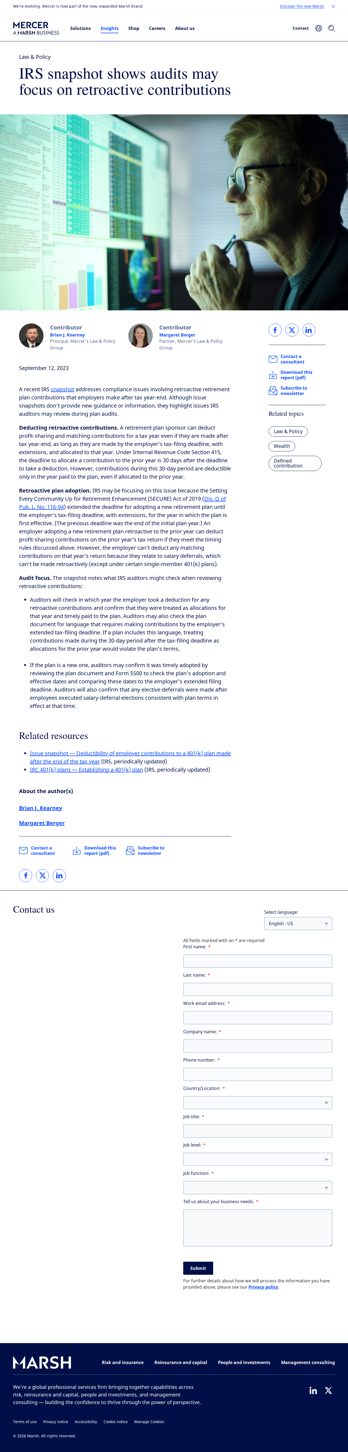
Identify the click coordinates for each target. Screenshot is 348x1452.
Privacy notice (55, 1422)
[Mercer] (36, 28)
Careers (157, 28)
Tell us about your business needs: (218, 1202)
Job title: (191, 1117)
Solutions (80, 28)
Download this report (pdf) (100, 850)
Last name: (194, 975)
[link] (25, 875)
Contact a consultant (43, 850)
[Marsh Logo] (42, 1363)
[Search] (331, 28)
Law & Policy (35, 57)
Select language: (281, 912)
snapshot (62, 389)
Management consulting (308, 1362)
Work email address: (204, 1003)
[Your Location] (318, 28)
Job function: (196, 1173)
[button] (333, 6)
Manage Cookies (149, 1422)
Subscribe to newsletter (151, 850)
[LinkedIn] (313, 1390)
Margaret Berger (177, 335)
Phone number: (199, 1060)
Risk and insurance (123, 1362)
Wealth (282, 446)
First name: (194, 947)
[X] (328, 1390)
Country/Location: (202, 1088)
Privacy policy (263, 1287)
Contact (301, 28)
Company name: (200, 1032)
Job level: (192, 1145)
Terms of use (25, 1422)
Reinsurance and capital (180, 1362)
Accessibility (86, 1422)
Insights (110, 28)
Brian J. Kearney (67, 335)
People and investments (244, 1362)
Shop (133, 28)
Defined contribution (288, 463)
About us (185, 28)
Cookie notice (116, 1422)
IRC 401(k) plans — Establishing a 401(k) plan (86, 770)
